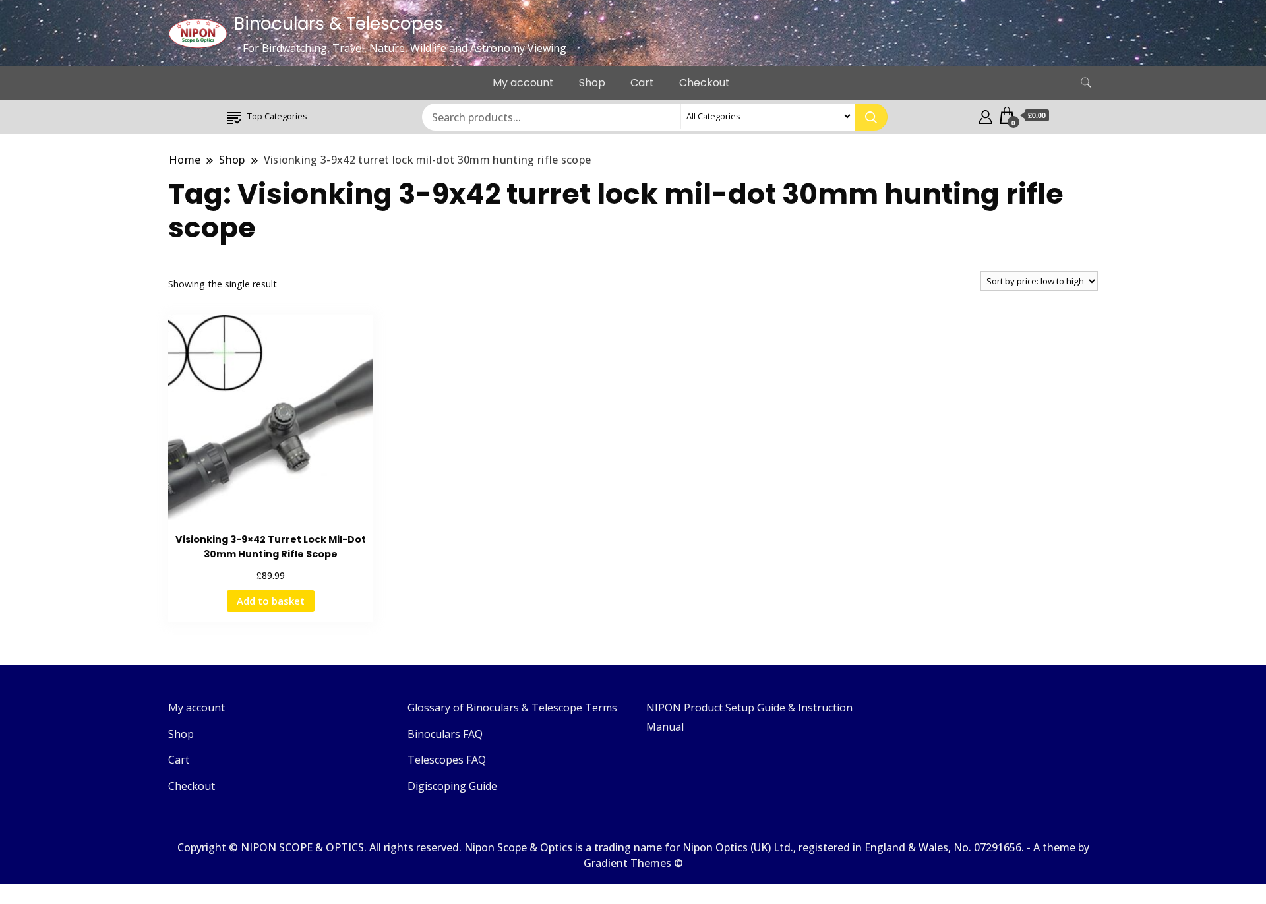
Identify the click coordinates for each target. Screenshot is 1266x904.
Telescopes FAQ (446, 759)
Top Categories (277, 116)
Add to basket (271, 600)
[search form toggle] (1086, 83)
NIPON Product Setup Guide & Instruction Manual (749, 716)
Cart (642, 82)
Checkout (704, 82)
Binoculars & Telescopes (338, 24)
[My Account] (985, 115)
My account (523, 82)
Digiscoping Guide (452, 786)
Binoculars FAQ (445, 734)
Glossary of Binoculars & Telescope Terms (512, 707)
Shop (592, 82)
